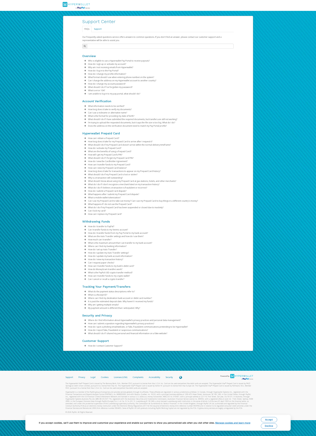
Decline (269, 425)
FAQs (86, 29)
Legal (93, 377)
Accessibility (154, 377)
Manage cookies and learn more (232, 422)
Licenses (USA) (121, 377)
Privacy (82, 377)
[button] (85, 61)
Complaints (138, 377)
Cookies (104, 377)
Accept (269, 419)
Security (169, 377)
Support (98, 29)
